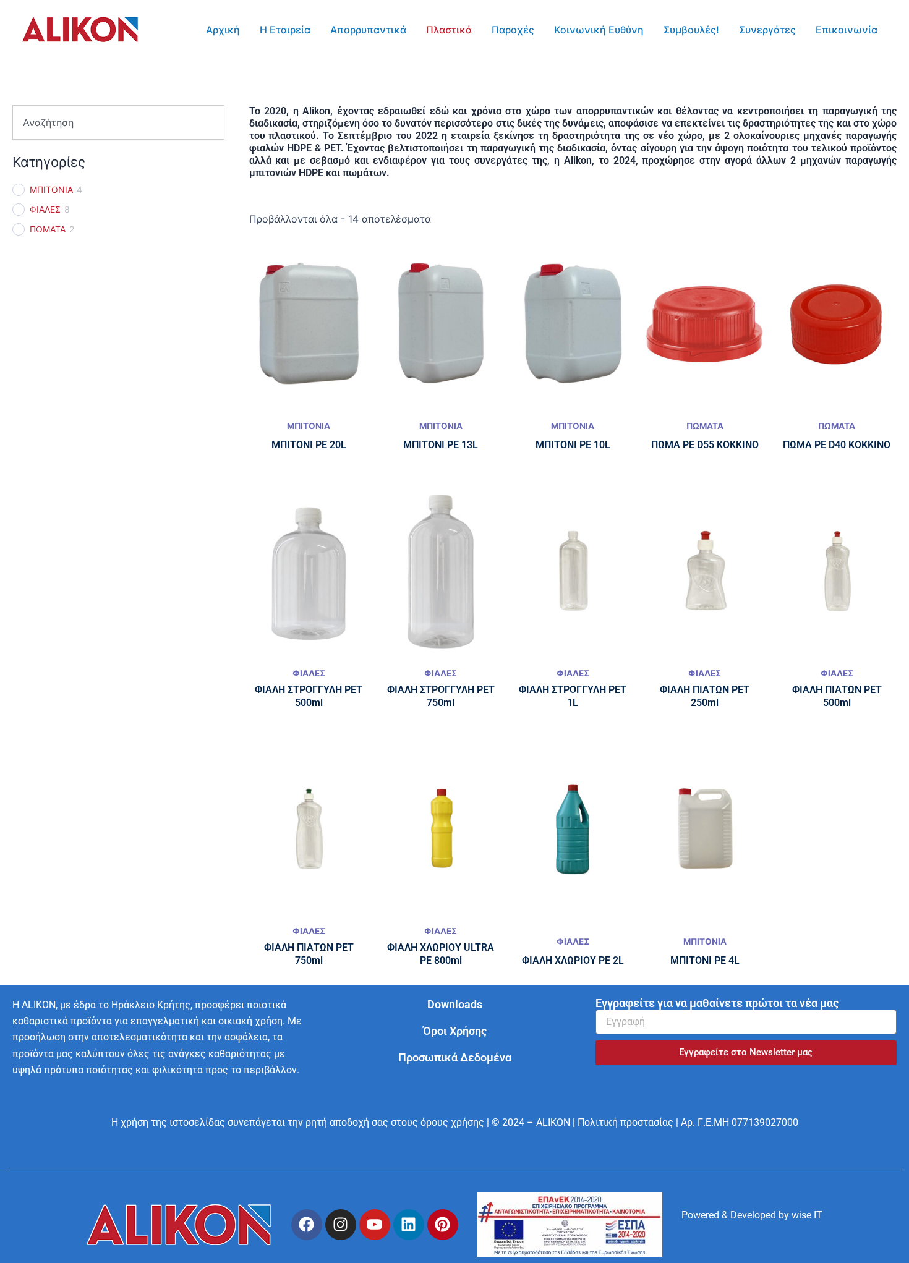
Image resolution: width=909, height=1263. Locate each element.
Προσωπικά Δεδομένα (454, 1057)
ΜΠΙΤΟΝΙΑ (51, 189)
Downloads (454, 1004)
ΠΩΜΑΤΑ (48, 229)
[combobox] (118, 122)
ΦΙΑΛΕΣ (45, 209)
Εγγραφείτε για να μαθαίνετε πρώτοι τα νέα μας (717, 1003)
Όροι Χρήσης (455, 1030)
